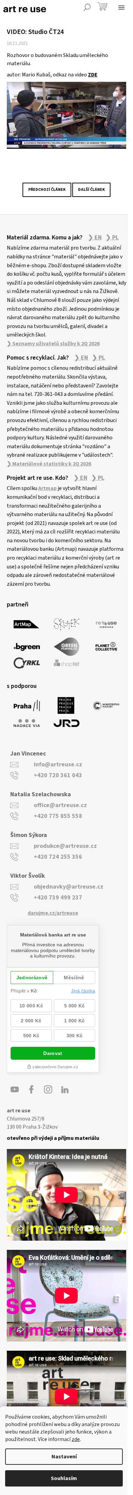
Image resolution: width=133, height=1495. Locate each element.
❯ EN (95, 237)
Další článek (91, 190)
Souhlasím (64, 1478)
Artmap (47, 488)
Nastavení (64, 1456)
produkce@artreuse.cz (65, 846)
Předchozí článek (46, 190)
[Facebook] (31, 1089)
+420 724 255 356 (58, 857)
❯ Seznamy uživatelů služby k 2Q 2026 (53, 343)
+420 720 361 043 (58, 775)
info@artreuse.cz (58, 764)
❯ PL (112, 237)
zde (76, 1439)
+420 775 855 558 (58, 816)
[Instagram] (48, 1089)
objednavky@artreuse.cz (68, 886)
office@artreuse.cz (60, 805)
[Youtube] (15, 1089)
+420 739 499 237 (58, 897)
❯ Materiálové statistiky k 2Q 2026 (49, 464)
